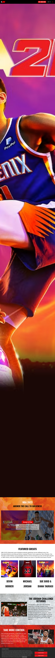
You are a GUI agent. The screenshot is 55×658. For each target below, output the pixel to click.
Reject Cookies (41, 655)
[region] (27, 652)
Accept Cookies (41, 652)
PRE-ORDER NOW (42, 2)
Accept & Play (27, 522)
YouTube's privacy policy (25, 527)
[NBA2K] (3, 2)
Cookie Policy (24, 656)
